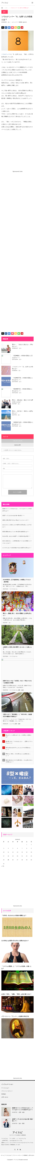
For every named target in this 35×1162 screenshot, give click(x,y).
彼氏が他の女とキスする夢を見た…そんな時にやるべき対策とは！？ (19, 761)
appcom (25, 22)
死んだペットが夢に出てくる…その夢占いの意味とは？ (18, 736)
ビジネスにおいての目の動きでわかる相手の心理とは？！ (17, 547)
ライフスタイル (13, 589)
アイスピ (18, 1132)
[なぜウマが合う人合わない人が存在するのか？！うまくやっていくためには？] (17, 812)
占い (9, 22)
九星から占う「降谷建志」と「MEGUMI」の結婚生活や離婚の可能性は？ (17, 715)
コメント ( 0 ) (17, 444)
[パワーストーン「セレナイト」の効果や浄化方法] (6, 801)
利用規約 (3, 1094)
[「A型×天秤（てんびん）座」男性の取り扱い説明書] (17, 823)
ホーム (2, 1155)
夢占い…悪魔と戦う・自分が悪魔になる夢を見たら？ (17, 614)
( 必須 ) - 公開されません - (11, 463)
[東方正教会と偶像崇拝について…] (6, 812)
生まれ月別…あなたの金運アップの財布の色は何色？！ (16, 536)
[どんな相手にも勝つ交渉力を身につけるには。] (28, 790)
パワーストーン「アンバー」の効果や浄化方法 (15, 1016)
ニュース (12, 723)
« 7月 (2, 866)
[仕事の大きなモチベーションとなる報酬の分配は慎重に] (17, 801)
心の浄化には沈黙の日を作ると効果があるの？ (15, 940)
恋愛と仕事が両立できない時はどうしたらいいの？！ (15, 520)
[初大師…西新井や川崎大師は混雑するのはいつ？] (28, 812)
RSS (20, 1149)
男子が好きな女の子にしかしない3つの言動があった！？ (18, 748)
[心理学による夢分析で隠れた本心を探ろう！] (6, 823)
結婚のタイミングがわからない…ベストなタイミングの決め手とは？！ (22, 1108)
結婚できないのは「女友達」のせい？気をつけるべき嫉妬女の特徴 (17, 682)
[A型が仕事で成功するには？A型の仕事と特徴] (17, 790)
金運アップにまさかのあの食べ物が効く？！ (13, 515)
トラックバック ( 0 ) (17, 440)
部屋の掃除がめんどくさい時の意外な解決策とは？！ (15, 531)
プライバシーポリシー (7, 1091)
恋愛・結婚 (21, 690)
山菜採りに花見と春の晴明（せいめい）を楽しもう (17, 648)
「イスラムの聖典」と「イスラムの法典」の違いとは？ (16, 967)
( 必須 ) (6, 458)
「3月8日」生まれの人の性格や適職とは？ (13, 915)
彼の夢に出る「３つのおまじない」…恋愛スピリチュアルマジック (19, 742)
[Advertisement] (17, 153)
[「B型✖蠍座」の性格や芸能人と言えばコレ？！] (17, 776)
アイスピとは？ (5, 1088)
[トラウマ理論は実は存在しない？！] (6, 790)
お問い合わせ (4, 1097)
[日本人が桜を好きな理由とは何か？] (28, 801)
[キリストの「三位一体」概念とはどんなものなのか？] (28, 823)
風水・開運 (21, 1123)
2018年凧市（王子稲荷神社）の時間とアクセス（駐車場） (17, 580)
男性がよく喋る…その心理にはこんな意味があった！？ (18, 754)
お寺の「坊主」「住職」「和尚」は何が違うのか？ (16, 994)
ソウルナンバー (6, 54)
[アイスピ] (4, 3)
